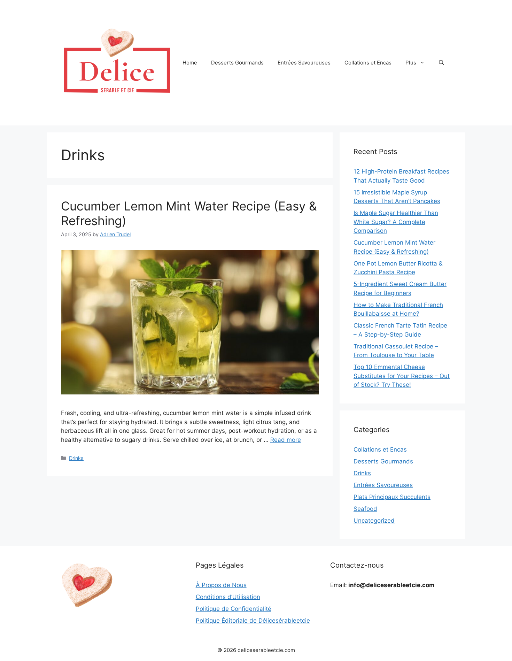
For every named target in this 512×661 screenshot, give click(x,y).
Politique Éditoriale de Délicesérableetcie (253, 620)
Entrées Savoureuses (304, 62)
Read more (285, 439)
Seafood (365, 508)
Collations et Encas (367, 62)
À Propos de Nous (221, 585)
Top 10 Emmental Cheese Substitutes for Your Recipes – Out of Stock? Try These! (402, 375)
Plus (410, 62)
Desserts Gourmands (237, 62)
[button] (441, 62)
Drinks (76, 458)
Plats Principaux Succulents (392, 496)
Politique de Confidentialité (233, 608)
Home (190, 62)
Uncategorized (374, 520)
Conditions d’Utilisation (228, 596)
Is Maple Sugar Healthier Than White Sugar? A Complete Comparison (396, 221)
